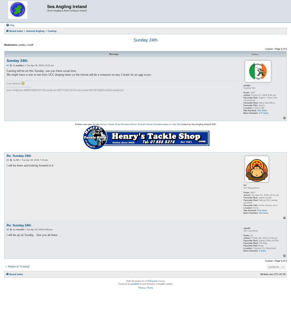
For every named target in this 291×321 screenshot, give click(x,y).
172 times (263, 113)
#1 (8, 65)
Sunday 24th (145, 40)
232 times (262, 210)
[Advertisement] (145, 307)
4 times (262, 251)
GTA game (152, 281)
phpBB (134, 284)
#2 (8, 160)
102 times (262, 110)
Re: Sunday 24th (19, 156)
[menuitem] (10, 25)
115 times (263, 213)
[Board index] (26, 11)
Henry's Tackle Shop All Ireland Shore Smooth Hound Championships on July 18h (140, 124)
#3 (8, 229)
